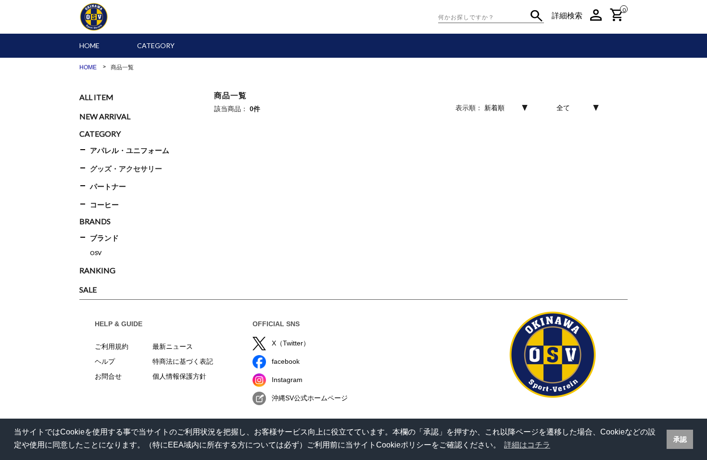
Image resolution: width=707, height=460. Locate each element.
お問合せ (108, 376)
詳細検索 (567, 16)
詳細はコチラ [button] (527, 445)
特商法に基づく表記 (182, 361)
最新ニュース (172, 346)
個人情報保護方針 (179, 376)
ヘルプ (105, 361)
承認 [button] (680, 439)
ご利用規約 (111, 346)
